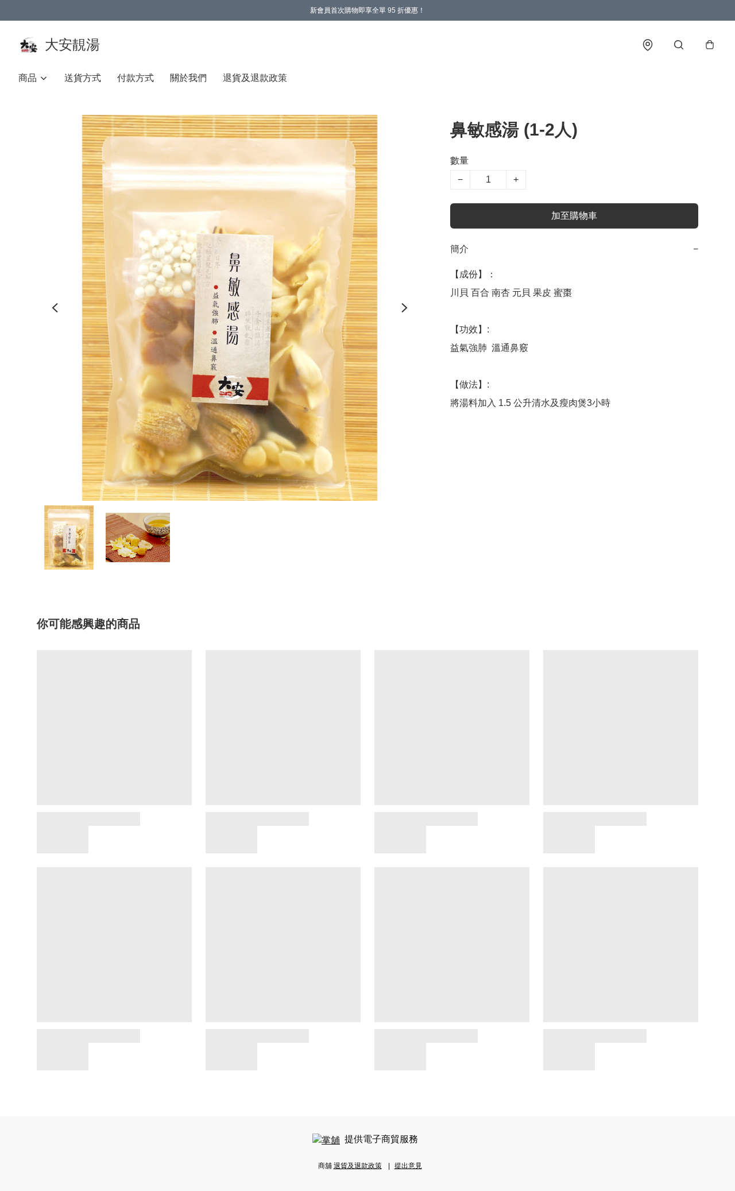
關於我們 (188, 78)
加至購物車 (574, 216)
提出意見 (408, 1166)
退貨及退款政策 (255, 78)
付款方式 (135, 78)
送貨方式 (82, 78)
